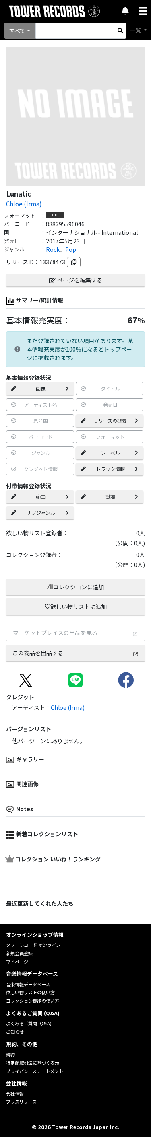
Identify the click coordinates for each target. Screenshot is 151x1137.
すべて (17, 31)
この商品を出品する (37, 653)
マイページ (17, 961)
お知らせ (15, 1031)
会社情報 (15, 1093)
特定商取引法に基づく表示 (32, 1062)
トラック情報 (110, 468)
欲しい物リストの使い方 (30, 992)
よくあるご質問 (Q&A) (29, 1023)
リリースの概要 (110, 420)
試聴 (110, 496)
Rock (53, 249)
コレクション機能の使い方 (32, 1000)
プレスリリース (21, 1101)
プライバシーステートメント (34, 1071)
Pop (70, 249)
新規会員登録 (19, 953)
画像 (41, 388)
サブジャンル (41, 512)
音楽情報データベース (28, 984)
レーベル (110, 452)
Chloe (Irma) (24, 203)
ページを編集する (79, 280)
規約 (10, 1054)
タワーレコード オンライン (33, 945)
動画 (41, 496)
